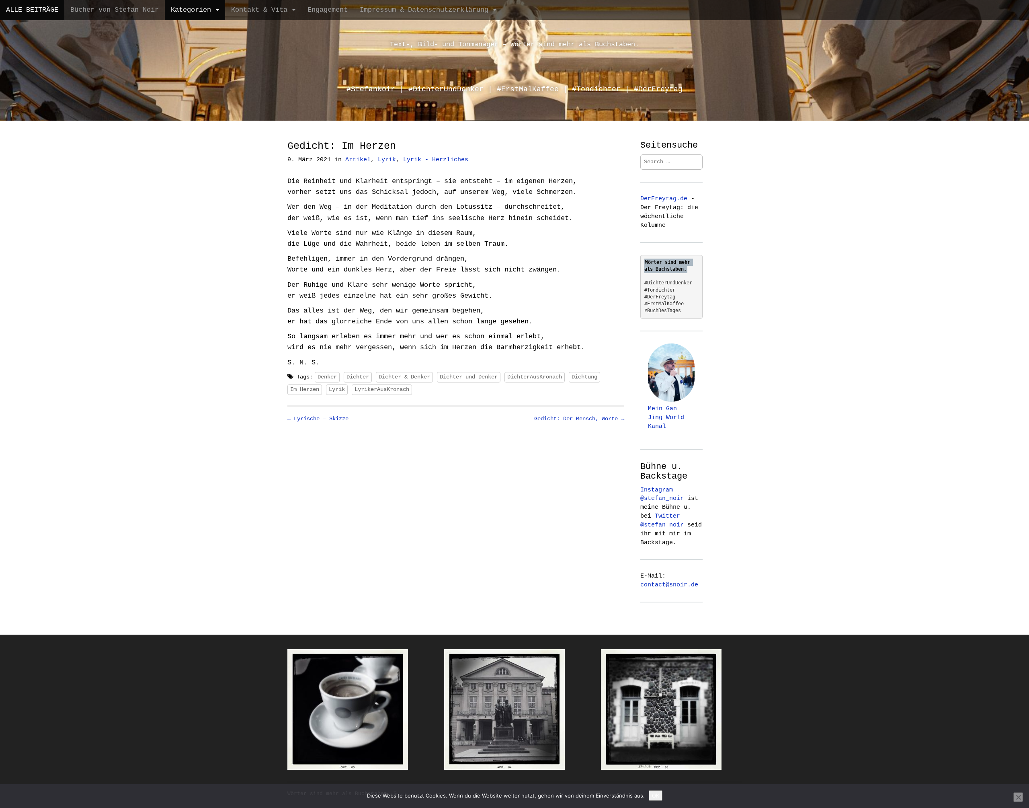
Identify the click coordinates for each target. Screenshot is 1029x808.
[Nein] (1018, 797)
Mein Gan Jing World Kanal (666, 417)
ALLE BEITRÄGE (32, 10)
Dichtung (584, 377)
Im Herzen (304, 389)
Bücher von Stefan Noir (114, 10)
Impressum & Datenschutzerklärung (426, 10)
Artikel (358, 159)
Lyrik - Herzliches (435, 159)
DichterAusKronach (534, 377)
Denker (327, 377)
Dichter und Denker (469, 377)
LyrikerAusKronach (382, 389)
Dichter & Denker (404, 377)
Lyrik (387, 159)
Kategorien (193, 10)
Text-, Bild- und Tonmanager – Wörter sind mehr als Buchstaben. (514, 44)
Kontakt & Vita (261, 10)
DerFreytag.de (663, 198)
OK (655, 795)
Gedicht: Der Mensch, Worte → (579, 418)
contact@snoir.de (669, 584)
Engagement (327, 10)
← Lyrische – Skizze (317, 418)
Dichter (357, 377)
